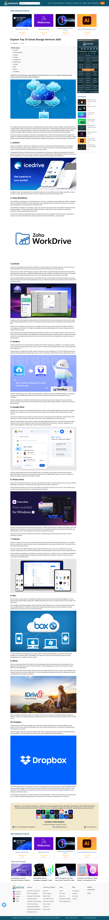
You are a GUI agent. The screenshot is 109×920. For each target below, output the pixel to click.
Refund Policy (46, 896)
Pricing (54, 3)
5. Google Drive (17, 59)
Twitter (17, 901)
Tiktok (17, 898)
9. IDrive (15, 69)
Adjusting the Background (34, 909)
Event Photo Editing (32, 904)
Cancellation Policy (48, 898)
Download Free (95, 3)
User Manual (68, 3)
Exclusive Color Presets (33, 890)
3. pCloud (15, 55)
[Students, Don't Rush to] (87, 870)
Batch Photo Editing (32, 893)
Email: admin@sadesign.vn (90, 917)
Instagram (18, 894)
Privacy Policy (46, 904)
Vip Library (62, 893)
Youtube (18, 896)
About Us (45, 890)
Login (102, 3)
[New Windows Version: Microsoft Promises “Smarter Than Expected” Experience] (21, 870)
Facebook (18, 891)
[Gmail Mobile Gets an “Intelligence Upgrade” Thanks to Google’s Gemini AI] (43, 870)
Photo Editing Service (65, 901)
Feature (29, 887)
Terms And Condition (48, 901)
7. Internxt (15, 64)
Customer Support (49, 887)
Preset (61, 890)
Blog (89, 3)
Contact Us (46, 906)
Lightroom (75, 893)
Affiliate (85, 3)
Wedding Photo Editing (33, 906)
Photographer (75, 890)
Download (75, 3)
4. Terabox (15, 57)
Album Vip (62, 896)
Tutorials (74, 898)
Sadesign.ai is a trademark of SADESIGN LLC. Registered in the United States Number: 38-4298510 (36, 917)
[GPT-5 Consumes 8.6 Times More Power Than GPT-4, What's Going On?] (65, 870)
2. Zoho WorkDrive (17, 52)
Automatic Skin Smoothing (34, 901)
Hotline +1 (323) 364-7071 (71, 917)
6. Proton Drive (16, 62)
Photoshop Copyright (64, 898)
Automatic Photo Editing (33, 896)
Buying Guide (60, 3)
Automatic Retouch (32, 898)
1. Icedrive (15, 50)
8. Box (14, 66)
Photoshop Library (32, 912)
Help (80, 3)
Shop (49, 3)
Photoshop (75, 896)
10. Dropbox (16, 71)
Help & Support (47, 893)
